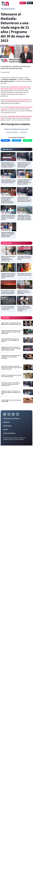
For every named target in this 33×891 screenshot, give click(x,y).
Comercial (6, 422)
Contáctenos (7, 426)
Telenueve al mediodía (12, 132)
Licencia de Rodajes (9, 433)
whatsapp (27, 140)
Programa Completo (8, 9)
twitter (16, 140)
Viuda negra (23, 132)
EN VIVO (22, 3)
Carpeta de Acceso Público (11, 418)
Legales (5, 429)
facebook (5, 140)
